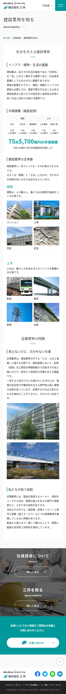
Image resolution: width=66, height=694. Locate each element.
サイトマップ (55, 685)
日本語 (45, 5)
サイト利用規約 (31, 685)
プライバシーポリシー (14, 685)
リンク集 (44, 685)
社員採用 (17, 37)
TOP (8, 37)
